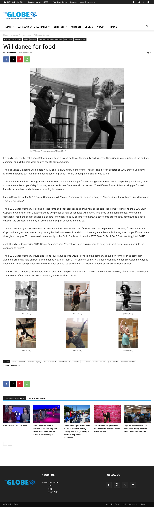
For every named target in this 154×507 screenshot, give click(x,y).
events (76, 362)
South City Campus (12, 365)
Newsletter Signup (60, 2)
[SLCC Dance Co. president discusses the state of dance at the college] (107, 414)
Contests (73, 2)
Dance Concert (50, 362)
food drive (86, 362)
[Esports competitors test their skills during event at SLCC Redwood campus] (137, 414)
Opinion (76, 26)
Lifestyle (59, 26)
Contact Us (133, 504)
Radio (113, 26)
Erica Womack (64, 362)
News (8, 26)
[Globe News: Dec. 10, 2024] (16, 414)
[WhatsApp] (27, 59)
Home (5, 35)
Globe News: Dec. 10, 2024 (15, 426)
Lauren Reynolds (128, 362)
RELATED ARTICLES (14, 398)
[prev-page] (5, 444)
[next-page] (10, 444)
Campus (33, 39)
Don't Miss (68, 39)
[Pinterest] (20, 59)
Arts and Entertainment (32, 26)
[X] (143, 2)
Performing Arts (80, 39)
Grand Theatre (99, 362)
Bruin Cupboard (18, 362)
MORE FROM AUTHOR (38, 398)
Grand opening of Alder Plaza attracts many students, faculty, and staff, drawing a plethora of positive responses (77, 432)
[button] (147, 27)
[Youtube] (148, 2)
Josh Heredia (113, 362)
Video (100, 26)
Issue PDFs (53, 491)
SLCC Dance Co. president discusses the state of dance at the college (107, 429)
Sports (89, 26)
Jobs (50, 488)
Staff (50, 485)
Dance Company (34, 362)
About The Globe (86, 2)
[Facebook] (133, 2)
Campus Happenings (54, 39)
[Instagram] (138, 2)
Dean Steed (11, 52)
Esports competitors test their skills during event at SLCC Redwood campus (136, 429)
